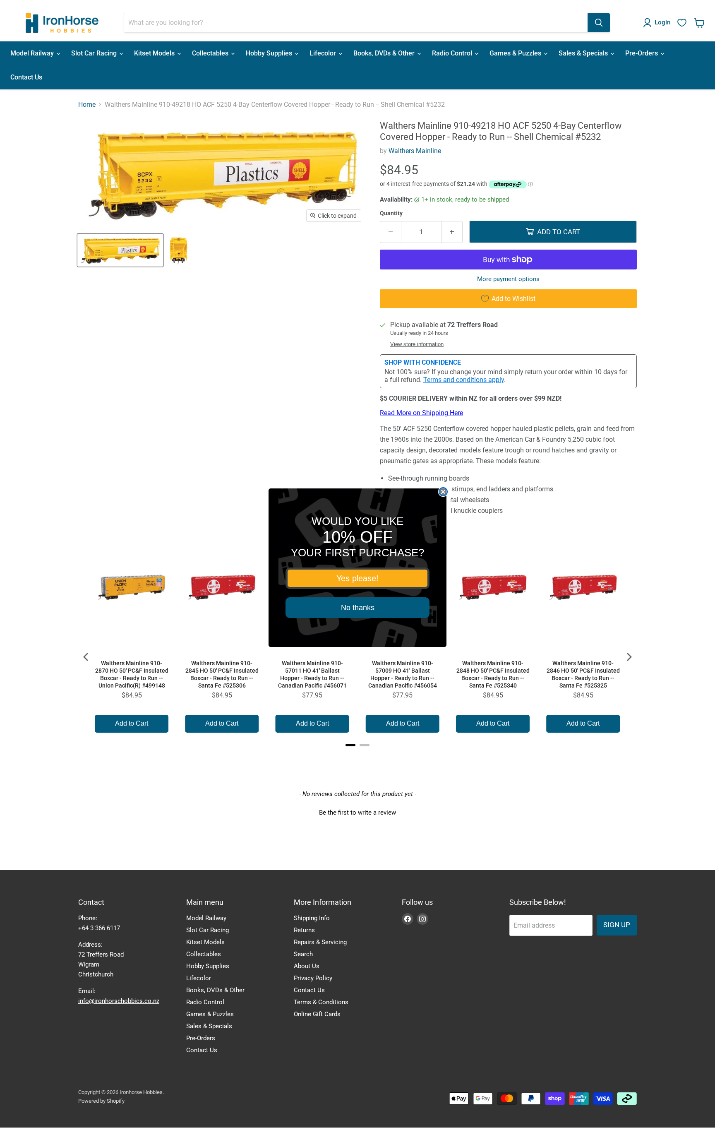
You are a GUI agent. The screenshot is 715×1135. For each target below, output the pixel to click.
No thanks (357, 608)
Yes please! (357, 578)
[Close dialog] (443, 492)
